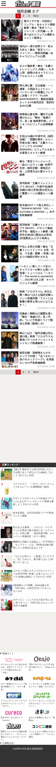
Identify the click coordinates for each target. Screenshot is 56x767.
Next (35, 16)
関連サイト (8, 653)
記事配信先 (8, 743)
